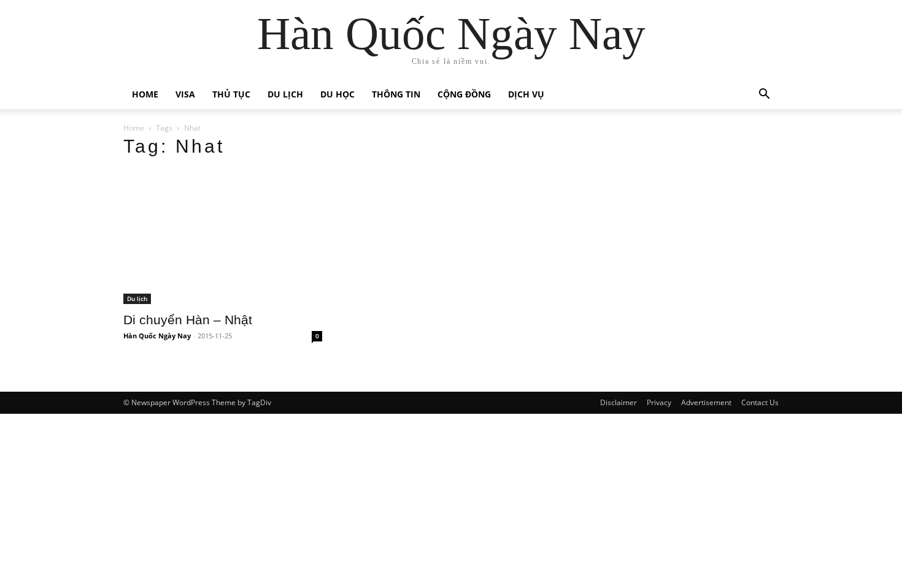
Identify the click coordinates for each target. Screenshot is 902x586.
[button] (764, 95)
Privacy (659, 402)
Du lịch (285, 94)
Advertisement (706, 402)
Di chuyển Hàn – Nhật (187, 320)
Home (145, 94)
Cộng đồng (464, 94)
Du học (337, 94)
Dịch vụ (526, 94)
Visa (185, 94)
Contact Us (760, 402)
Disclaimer (618, 402)
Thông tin (396, 94)
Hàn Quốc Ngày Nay (157, 335)
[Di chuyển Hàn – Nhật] (222, 237)
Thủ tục (231, 94)
